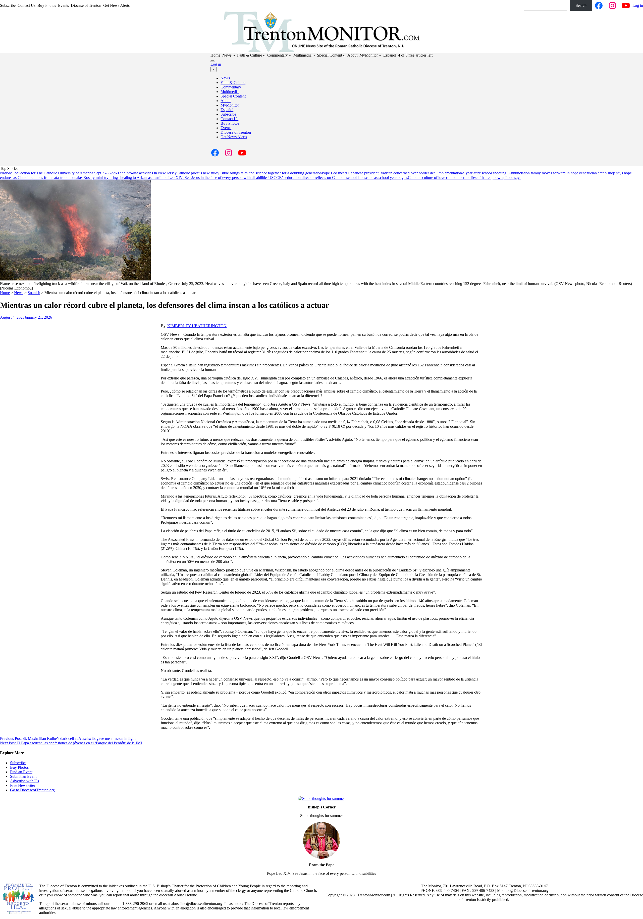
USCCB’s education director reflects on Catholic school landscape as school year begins (338, 177)
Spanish (34, 293)
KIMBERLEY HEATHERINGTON (197, 326)
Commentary (231, 87)
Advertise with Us (24, 781)
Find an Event (21, 772)
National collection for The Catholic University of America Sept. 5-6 (54, 173)
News (225, 78)
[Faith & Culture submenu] (264, 55)
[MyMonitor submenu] (380, 55)
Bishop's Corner (322, 807)
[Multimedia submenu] (313, 55)
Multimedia (230, 91)
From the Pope (321, 865)
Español (227, 110)
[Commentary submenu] (290, 55)
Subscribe (228, 114)
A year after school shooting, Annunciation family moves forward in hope (520, 173)
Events (226, 128)
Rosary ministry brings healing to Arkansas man (121, 177)
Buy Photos (230, 123)
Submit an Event (23, 776)
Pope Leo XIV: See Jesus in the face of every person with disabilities (213, 177)
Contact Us (229, 119)
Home (5, 293)
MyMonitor (230, 105)
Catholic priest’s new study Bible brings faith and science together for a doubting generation (249, 173)
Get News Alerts (234, 137)
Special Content (233, 96)
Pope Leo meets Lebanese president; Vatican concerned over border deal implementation (392, 173)
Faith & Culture (233, 82)
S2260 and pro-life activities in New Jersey (143, 173)
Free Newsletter (22, 785)
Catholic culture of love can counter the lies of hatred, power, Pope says (464, 177)
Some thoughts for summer (321, 815)
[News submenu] (234, 55)
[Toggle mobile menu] (212, 61)
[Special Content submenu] (344, 55)
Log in (637, 5)
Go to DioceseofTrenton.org (32, 790)
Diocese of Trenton (236, 132)
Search (581, 5)
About (226, 101)
